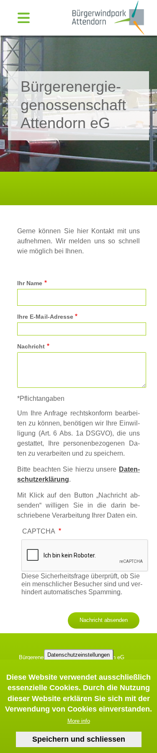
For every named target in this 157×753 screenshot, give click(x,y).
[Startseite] (107, 17)
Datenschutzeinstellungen (78, 655)
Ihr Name (29, 283)
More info (78, 721)
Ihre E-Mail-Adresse (45, 316)
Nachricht (31, 346)
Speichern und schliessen (78, 739)
